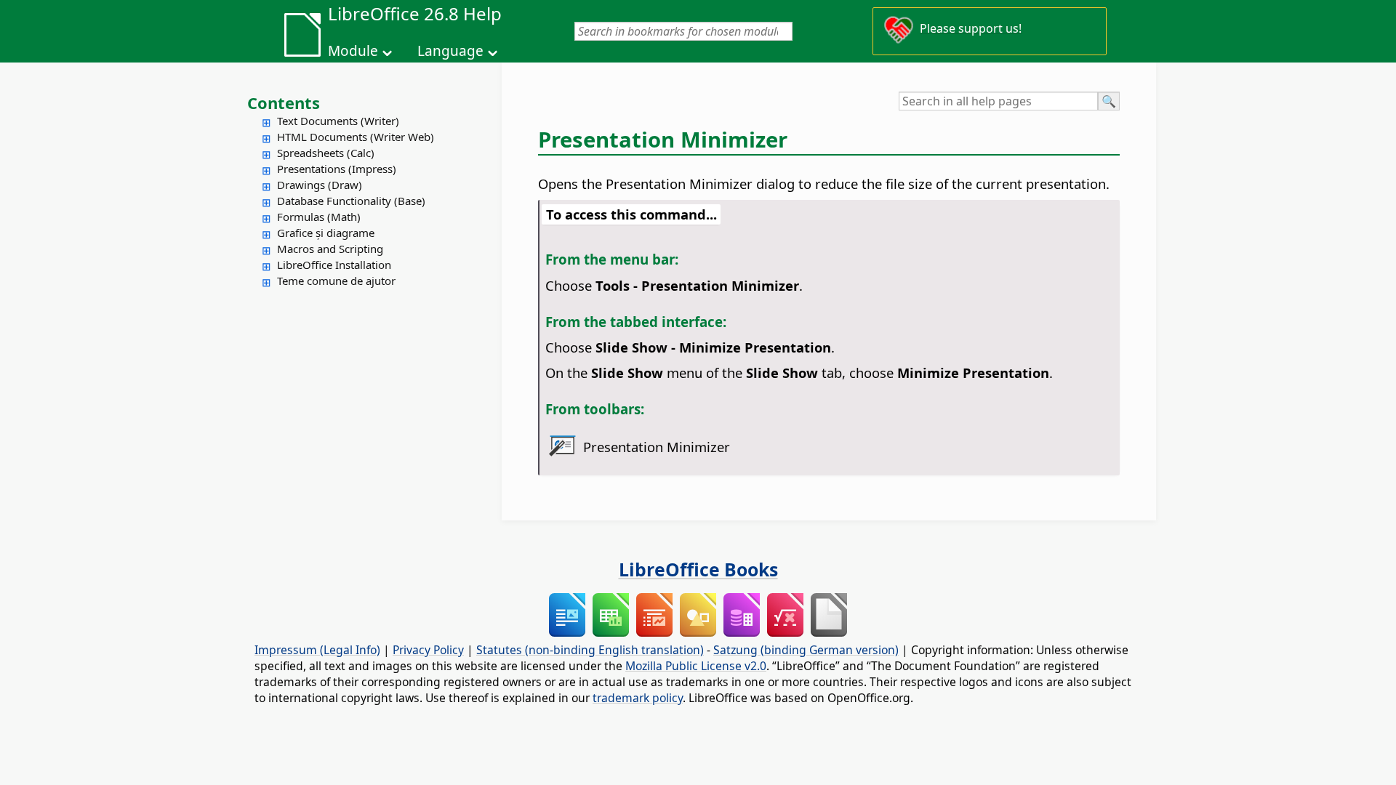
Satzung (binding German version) (806, 650)
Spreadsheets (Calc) (325, 152)
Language (450, 50)
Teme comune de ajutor (336, 280)
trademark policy (638, 698)
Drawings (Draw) (319, 184)
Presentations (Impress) (336, 168)
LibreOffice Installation (334, 264)
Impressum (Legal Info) (317, 650)
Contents (283, 102)
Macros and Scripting (330, 248)
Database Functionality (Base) (351, 200)
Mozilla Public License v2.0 (695, 666)
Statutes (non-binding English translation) (590, 650)
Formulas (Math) (319, 216)
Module (353, 50)
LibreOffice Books (698, 569)
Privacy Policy (428, 650)
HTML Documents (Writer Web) (355, 136)
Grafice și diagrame (325, 232)
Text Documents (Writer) (338, 120)
